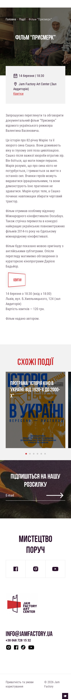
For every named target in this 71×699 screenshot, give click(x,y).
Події (22, 19)
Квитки (18, 93)
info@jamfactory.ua (29, 633)
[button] (26, 454)
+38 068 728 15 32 (18, 640)
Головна (11, 19)
